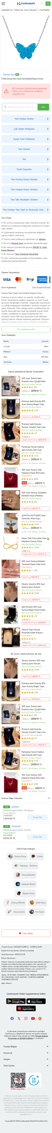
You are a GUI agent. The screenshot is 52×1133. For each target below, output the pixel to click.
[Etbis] (18, 1081)
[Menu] (3, 3)
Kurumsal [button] (8, 1053)
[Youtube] (33, 1018)
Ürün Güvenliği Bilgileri (41, 287)
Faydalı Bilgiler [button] (10, 1046)
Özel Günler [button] (9, 1065)
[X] (19, 1018)
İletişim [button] (7, 1059)
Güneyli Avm (9, 74)
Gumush (15, 807)
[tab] (26, 1046)
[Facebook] (12, 1018)
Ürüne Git (37, 817)
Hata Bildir (27, 933)
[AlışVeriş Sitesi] (48, 3)
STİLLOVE (16, 826)
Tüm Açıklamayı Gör (26, 329)
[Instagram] (26, 1018)
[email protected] (27, 951)
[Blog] (40, 1018)
